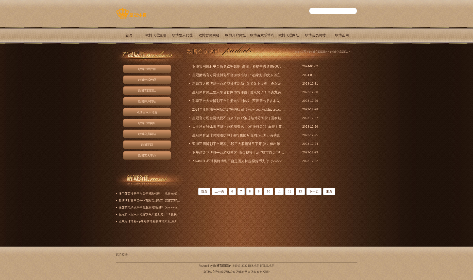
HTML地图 (267, 265)
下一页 (314, 191)
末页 (329, 191)
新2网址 (264, 272)
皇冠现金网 (240, 272)
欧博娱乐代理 (182, 35)
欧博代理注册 (155, 35)
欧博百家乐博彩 (262, 35)
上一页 (219, 191)
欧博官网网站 (209, 35)
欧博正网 (342, 35)
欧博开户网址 (235, 35)
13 (300, 191)
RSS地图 (253, 265)
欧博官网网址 (318, 52)
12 (289, 191)
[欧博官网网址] (131, 19)
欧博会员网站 (315, 35)
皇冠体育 (227, 272)
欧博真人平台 (129, 52)
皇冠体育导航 (212, 272)
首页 (129, 35)
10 (268, 191)
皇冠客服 (253, 272)
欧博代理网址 (288, 35)
